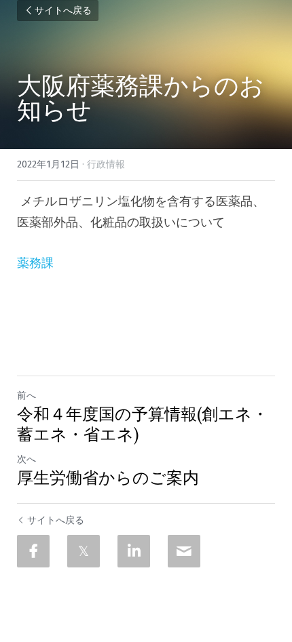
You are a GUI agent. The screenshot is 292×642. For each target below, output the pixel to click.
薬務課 (35, 263)
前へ (26, 395)
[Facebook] (33, 551)
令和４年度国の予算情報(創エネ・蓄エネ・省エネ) (142, 424)
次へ (26, 459)
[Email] (184, 551)
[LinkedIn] (133, 551)
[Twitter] (83, 551)
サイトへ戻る (63, 10)
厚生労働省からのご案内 (108, 478)
